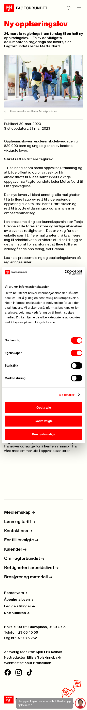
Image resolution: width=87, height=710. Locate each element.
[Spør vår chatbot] (80, 703)
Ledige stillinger (19, 606)
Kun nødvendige (43, 434)
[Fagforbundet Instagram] (18, 672)
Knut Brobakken (37, 663)
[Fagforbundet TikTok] (29, 672)
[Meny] (79, 8)
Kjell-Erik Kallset (49, 652)
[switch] (76, 353)
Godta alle (43, 407)
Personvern (16, 593)
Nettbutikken (17, 613)
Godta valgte (44, 421)
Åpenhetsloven (18, 599)
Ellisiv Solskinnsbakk (44, 657)
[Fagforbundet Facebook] (7, 672)
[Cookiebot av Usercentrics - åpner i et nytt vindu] (64, 272)
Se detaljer (66, 394)
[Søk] (69, 8)
